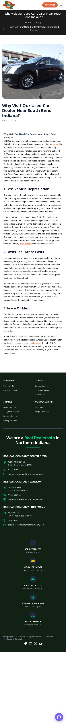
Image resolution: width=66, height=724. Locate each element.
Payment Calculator (11, 416)
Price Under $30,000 (11, 390)
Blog (38, 22)
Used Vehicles (8, 386)
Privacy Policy (20, 639)
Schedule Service (42, 390)
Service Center (41, 386)
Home (28, 22)
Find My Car (40, 394)
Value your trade (10, 420)
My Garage (50, 5)
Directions (39, 407)
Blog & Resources (42, 411)
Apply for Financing (11, 411)
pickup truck (36, 343)
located (56, 144)
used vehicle (25, 244)
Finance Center (9, 407)
